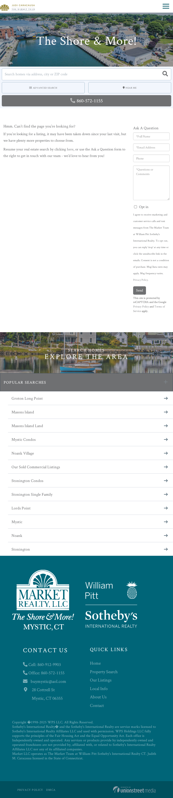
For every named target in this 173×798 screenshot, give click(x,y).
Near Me (131, 87)
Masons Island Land (27, 425)
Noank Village (22, 453)
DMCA (51, 790)
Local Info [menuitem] (99, 688)
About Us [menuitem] (98, 697)
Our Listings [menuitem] (101, 680)
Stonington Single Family (31, 494)
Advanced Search (45, 87)
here (70, 149)
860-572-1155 (90, 100)
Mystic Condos (23, 439)
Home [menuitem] (95, 663)
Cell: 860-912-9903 (44, 664)
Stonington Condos (27, 480)
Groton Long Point (27, 398)
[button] (165, 74)
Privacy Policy (140, 279)
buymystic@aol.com (48, 681)
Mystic (16, 521)
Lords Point (21, 508)
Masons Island (22, 412)
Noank (16, 535)
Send (139, 290)
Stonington (20, 549)
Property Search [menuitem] (104, 672)
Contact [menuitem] (97, 705)
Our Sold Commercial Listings (35, 466)
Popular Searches (25, 382)
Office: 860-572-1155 (45, 673)
